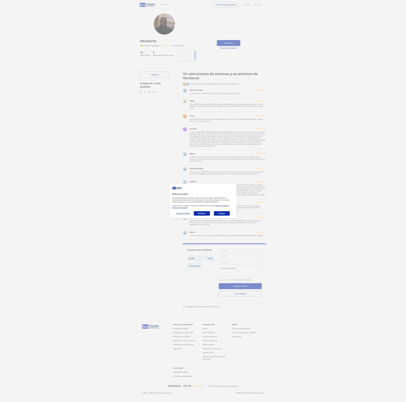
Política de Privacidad (179, 208)
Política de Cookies (221, 206)
